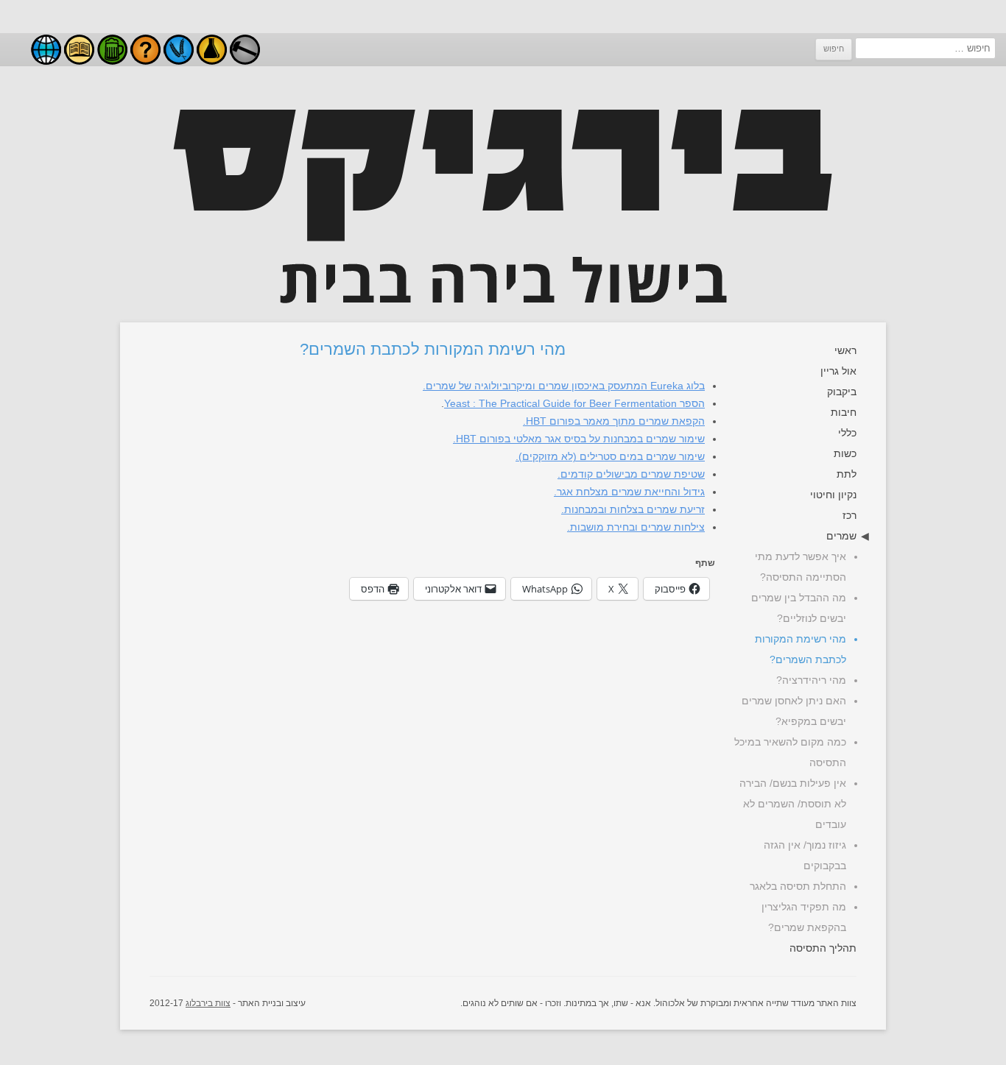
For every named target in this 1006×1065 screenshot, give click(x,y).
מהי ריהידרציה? (811, 680)
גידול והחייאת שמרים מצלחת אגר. (629, 492)
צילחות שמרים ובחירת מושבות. (636, 527)
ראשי (845, 350)
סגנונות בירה (112, 50)
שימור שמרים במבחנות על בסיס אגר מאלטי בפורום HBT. (579, 439)
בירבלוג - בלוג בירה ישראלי (46, 50)
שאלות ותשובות (145, 50)
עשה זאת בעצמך (245, 50)
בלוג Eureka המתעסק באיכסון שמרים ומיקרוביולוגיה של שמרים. (564, 386)
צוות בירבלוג (208, 1003)
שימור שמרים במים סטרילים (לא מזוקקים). (610, 456)
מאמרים (79, 50)
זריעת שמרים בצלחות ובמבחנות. (633, 509)
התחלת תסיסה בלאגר (798, 886)
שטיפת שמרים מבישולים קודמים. (631, 474)
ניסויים (212, 50)
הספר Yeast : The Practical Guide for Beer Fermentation (574, 403)
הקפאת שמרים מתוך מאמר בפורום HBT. (614, 421)
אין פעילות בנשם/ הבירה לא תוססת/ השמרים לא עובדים (792, 803)
